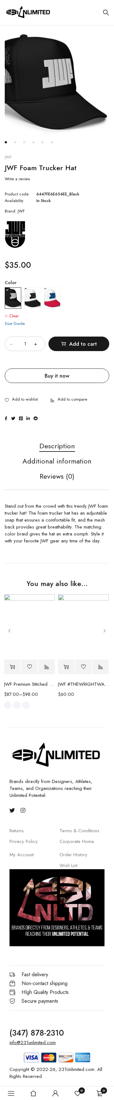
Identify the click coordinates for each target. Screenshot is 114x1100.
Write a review (17, 179)
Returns (17, 830)
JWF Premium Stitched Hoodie (29, 684)
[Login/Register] (55, 1093)
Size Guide (15, 323)
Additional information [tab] (57, 461)
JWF (8, 157)
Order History (73, 854)
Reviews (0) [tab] (57, 476)
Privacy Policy (24, 841)
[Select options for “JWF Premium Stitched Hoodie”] (12, 667)
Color (10, 282)
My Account (22, 854)
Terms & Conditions (79, 830)
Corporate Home (77, 841)
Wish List (68, 865)
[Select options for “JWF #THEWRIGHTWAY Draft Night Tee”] (66, 667)
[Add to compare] (68, 400)
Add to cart (83, 344)
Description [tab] (57, 446)
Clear (14, 316)
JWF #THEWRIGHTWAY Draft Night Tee (83, 684)
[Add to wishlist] (21, 400)
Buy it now (57, 376)
